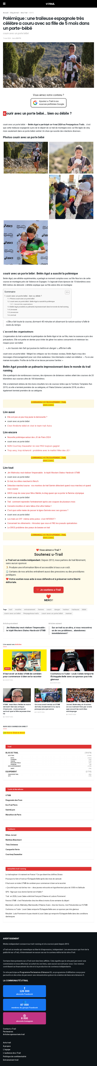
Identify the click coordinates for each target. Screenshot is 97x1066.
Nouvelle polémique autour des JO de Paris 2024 (29, 437)
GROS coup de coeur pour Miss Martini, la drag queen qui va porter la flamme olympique (45, 493)
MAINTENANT (48, 403)
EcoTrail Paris (11, 805)
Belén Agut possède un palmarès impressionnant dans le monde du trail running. (39, 307)
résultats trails (16, 762)
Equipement (11, 772)
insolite (18, 609)
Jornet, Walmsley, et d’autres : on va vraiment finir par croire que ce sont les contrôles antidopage (79, 708)
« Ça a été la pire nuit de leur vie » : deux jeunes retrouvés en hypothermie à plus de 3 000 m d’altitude (45, 887)
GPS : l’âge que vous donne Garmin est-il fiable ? (24, 892)
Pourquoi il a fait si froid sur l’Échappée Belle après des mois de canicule (34, 879)
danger (57, 609)
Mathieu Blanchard (13, 840)
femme (41, 609)
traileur (66, 609)
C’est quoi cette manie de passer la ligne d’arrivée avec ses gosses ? (37, 510)
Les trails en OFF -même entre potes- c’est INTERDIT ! (31, 519)
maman (69, 613)
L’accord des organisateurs (23, 304)
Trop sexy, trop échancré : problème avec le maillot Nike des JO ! (38, 450)
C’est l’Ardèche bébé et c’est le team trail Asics (29, 425)
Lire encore (14, 312)
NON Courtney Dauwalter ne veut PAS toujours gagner (33, 446)
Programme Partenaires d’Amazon (34, 972)
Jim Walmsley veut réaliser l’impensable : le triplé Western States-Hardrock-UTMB (43, 472)
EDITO (31, 13)
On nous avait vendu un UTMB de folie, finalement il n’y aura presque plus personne (47, 706)
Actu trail (7, 1042)
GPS (9, 776)
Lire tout (13, 315)
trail (10, 609)
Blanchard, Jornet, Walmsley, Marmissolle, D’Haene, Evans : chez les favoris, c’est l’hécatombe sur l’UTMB (47, 905)
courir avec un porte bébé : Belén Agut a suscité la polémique (32, 301)
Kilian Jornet (11, 835)
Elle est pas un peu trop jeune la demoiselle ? (27, 417)
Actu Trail (24, 13)
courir (49, 609)
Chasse (13, 761)
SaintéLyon (10, 810)
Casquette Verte (13, 849)
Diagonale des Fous (14, 800)
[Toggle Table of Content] (66, 292)
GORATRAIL (14, 759)
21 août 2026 (8, 717)
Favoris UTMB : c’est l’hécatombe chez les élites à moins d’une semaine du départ (37, 900)
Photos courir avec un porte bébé (22, 298)
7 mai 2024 (7, 38)
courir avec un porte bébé (52, 613)
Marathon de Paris (13, 814)
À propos (7, 1046)
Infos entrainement (14, 766)
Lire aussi (13, 309)
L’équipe (6, 1049)
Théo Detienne (12, 844)
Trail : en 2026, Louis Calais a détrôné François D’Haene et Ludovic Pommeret (36, 896)
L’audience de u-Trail (12, 1053)
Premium (13, 764)
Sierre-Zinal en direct (16, 732)
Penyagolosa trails (31, 613)
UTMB (8, 795)
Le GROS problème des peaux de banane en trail (28, 527)
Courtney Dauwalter (14, 854)
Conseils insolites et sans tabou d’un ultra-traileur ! (29, 506)
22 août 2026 (8, 680)
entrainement (29, 609)
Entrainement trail (10, 1060)
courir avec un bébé (12, 613)
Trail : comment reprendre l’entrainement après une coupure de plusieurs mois (41, 501)
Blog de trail (14, 13)
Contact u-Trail (9, 1029)
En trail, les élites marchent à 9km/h (23, 481)
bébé (84, 609)
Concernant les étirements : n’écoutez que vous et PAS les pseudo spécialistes (42, 523)
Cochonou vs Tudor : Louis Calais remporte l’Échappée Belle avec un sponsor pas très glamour (72, 676)
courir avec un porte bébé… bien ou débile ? (24, 296)
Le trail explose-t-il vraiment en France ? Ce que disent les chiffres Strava (34, 874)
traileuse (75, 609)
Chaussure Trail (13, 774)
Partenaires (8, 1031)
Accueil (5, 13)
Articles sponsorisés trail (14, 1034)
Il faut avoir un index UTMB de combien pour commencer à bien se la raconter (22, 675)
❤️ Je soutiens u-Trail (48, 590)
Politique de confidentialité (14, 1056)
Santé (12, 768)
